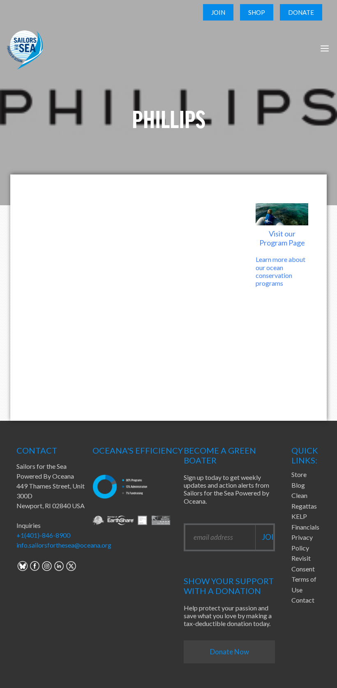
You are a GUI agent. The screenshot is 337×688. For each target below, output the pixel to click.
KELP (299, 516)
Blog (298, 485)
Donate (301, 12)
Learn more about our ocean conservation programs (280, 271)
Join (218, 12)
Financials (305, 527)
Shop (256, 12)
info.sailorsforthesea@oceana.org (63, 545)
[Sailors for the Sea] (25, 48)
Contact (302, 600)
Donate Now (229, 651)
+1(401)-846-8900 (43, 535)
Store (299, 474)
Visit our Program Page (282, 238)
